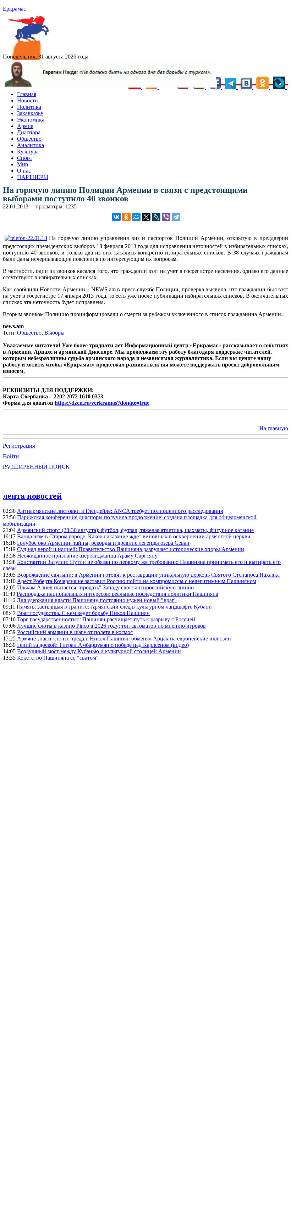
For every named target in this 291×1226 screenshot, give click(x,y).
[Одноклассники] (126, 217)
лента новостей (32, 495)
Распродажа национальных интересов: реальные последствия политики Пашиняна (117, 594)
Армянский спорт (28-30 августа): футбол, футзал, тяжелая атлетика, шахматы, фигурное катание (135, 530)
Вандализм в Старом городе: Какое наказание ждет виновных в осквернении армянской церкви (134, 536)
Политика (29, 107)
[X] (146, 217)
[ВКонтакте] (116, 217)
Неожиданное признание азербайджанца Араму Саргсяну (87, 556)
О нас (24, 171)
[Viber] (166, 217)
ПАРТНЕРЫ (32, 177)
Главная (26, 94)
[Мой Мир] (136, 217)
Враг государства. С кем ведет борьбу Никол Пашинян (83, 613)
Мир (22, 164)
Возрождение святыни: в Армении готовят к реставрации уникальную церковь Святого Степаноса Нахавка (148, 575)
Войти (11, 456)
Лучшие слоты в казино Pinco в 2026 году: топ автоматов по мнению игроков (111, 626)
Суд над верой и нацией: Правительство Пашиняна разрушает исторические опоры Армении (130, 549)
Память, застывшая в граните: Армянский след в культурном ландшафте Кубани (114, 607)
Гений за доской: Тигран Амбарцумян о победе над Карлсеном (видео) (103, 645)
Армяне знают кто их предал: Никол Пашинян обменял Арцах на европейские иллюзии (124, 639)
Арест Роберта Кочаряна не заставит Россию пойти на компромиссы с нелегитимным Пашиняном (136, 581)
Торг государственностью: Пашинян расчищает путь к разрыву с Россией (106, 619)
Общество (29, 139)
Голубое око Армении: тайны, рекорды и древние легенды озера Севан (103, 543)
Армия (25, 126)
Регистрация (19, 445)
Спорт (24, 158)
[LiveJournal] (156, 217)
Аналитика (30, 145)
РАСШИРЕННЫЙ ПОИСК (36, 467)
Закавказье (30, 113)
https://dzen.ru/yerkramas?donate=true (102, 403)
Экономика (30, 120)
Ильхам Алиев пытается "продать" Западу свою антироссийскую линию (105, 587)
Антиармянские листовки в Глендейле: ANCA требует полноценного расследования (120, 511)
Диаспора (28, 132)
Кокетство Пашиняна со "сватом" (58, 658)
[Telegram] (176, 217)
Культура (28, 152)
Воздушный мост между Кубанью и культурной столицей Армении (99, 651)
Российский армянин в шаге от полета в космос (75, 632)
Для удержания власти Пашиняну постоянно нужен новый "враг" (97, 600)
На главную (273, 428)
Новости (27, 100)
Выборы (54, 333)
